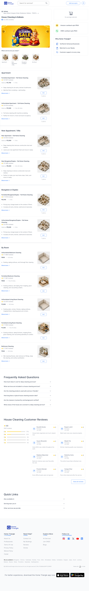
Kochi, (74, 559)
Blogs (45, 545)
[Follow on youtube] (77, 538)
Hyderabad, (29, 559)
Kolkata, (54, 559)
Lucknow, (79, 559)
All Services (47, 538)
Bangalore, (17, 559)
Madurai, (6, 562)
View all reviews (78, 481)
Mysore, (11, 562)
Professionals (8, 541)
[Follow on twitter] (73, 539)
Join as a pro (73, 3)
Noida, (15, 562)
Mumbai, (34, 559)
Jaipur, (70, 559)
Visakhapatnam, (35, 562)
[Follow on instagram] (63, 538)
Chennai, (22, 559)
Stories (25, 548)
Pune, (38, 559)
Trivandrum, (21, 562)
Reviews (26, 545)
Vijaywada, (27, 562)
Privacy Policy (8, 548)
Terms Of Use (8, 545)
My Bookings (27, 541)
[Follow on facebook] (69, 538)
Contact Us (27, 538)
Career (6, 554)
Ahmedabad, (48, 559)
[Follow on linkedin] (82, 539)
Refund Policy (8, 551)
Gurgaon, (66, 559)
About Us (7, 538)
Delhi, (42, 559)
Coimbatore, (60, 559)
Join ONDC (46, 541)
